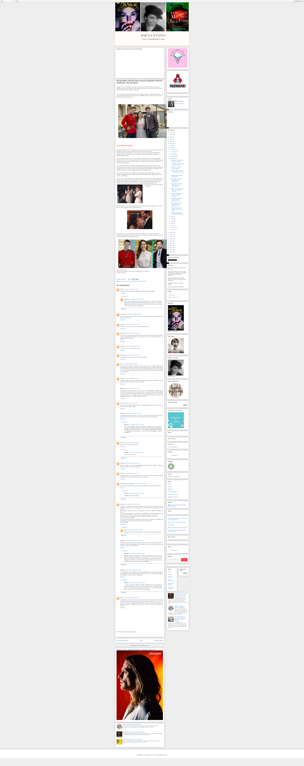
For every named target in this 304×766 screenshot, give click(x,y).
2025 (171, 134)
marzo (173, 225)
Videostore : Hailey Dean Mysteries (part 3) (177, 160)
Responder (122, 293)
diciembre (173, 149)
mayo (172, 221)
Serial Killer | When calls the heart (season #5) (133, 732)
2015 (171, 239)
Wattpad (170, 489)
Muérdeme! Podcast (173, 497)
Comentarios (173, 297)
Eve (121, 363)
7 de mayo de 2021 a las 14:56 (136, 424)
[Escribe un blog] (133, 279)
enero (172, 229)
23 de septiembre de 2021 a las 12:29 (134, 540)
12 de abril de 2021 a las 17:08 (132, 504)
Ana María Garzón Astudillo (127, 483)
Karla (125, 530)
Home (169, 484)
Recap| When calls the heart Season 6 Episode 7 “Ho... (176, 200)
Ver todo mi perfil (179, 103)
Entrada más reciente (122, 640)
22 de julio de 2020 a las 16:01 (132, 388)
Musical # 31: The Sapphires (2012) (177, 522)
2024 (171, 137)
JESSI (121, 289)
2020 (171, 145)
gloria (121, 403)
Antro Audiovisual (172, 491)
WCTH (134, 281)
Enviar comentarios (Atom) (143, 645)
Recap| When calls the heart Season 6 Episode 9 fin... (176, 180)
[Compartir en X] (135, 279)
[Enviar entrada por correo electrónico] (129, 279)
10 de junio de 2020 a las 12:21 (132, 333)
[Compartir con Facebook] (136, 279)
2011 (171, 247)
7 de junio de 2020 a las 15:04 (132, 324)
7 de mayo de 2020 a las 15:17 (131, 289)
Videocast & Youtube (173, 494)
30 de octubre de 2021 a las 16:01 (133, 570)
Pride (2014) (171, 525)
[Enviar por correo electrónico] (132, 279)
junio (172, 218)
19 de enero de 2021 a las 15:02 (132, 463)
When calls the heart (141, 281)
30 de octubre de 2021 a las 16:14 (131, 597)
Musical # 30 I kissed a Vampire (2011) (177, 527)
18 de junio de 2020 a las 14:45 (132, 346)
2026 (171, 132)
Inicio (141, 640)
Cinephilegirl (180, 101)
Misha (121, 442)
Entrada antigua (158, 640)
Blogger (165, 755)
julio (172, 216)
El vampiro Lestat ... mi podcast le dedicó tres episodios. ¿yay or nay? (136, 649)
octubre (173, 154)
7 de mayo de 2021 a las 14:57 (136, 452)
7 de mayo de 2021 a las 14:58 (136, 493)
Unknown (126, 299)
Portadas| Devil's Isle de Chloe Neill (177, 176)
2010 (171, 249)
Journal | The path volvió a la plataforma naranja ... (177, 172)
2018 (171, 232)
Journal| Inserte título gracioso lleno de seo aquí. (177, 209)
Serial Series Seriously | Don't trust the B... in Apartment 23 (177, 519)
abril (172, 223)
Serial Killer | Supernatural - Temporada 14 (177, 164)
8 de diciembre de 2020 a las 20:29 (132, 442)
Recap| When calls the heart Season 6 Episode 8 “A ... (176, 185)
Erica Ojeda (123, 314)
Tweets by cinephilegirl (173, 476)
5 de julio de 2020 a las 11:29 (132, 378)
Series (131, 281)
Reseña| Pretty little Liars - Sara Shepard (132, 739)
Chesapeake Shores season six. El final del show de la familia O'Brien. (180, 618)
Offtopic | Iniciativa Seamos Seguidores (132, 724)
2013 (171, 243)
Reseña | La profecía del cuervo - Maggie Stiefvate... (177, 195)
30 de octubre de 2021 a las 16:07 (137, 553)
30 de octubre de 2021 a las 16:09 (135, 530)
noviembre (174, 151)
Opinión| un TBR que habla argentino (176, 167)
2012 (171, 245)
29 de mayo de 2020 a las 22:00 (134, 314)
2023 (171, 139)
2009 (171, 251)
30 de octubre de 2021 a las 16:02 (137, 582)
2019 (171, 147)
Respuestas (124, 296)
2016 (171, 236)
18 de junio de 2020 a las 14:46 (132, 355)
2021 (171, 143)
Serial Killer (126, 281)
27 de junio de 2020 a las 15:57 (130, 363)
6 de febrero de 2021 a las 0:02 (136, 299)
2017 (171, 234)
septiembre (174, 156)
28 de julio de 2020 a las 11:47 (131, 403)
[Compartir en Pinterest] (138, 279)
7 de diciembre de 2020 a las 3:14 (133, 413)
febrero (173, 227)
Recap (121, 281)
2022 (171, 141)
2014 (171, 241)
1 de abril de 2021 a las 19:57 (141, 483)
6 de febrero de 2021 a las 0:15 (132, 473)
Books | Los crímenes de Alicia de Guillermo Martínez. (177, 190)
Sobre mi (170, 486)
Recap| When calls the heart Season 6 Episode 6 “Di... (176, 204)
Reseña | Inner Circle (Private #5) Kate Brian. (177, 213)
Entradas (172, 295)
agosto (173, 158)
